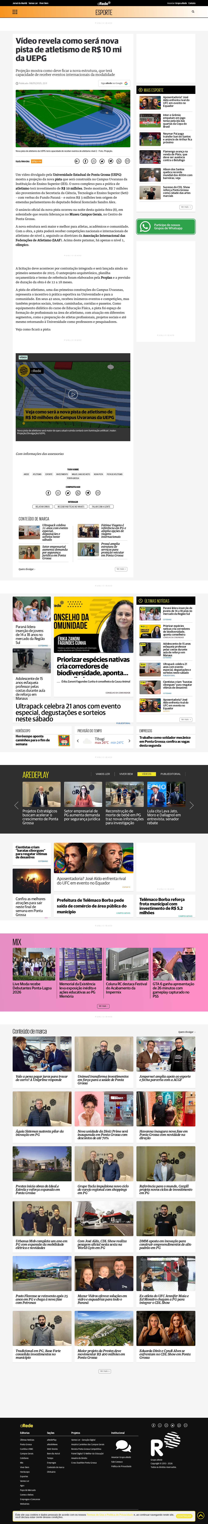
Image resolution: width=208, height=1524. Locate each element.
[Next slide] (129, 740)
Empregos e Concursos (30, 1499)
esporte (48, 474)
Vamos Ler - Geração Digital (83, 1440)
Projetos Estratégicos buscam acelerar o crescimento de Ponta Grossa (40, 817)
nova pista (98, 474)
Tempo (50, 1458)
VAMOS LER (103, 774)
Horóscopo (25, 1472)
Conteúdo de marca (55, 1467)
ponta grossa (73, 478)
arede (26, 474)
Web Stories (52, 1449)
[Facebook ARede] (153, 1425)
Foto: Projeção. (106, 151)
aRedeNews (52, 1445)
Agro (22, 1486)
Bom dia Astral (53, 1454)
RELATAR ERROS (43, 507)
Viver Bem (24, 1467)
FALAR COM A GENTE (101, 507)
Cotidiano (24, 1458)
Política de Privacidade (121, 1466)
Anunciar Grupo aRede (121, 1457)
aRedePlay (51, 1440)
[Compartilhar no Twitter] (102, 161)
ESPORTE (104, 12)
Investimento (62, 474)
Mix (21, 1463)
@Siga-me (36, 161)
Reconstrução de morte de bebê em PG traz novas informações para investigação (125, 817)
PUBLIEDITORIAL (171, 774)
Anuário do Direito (79, 1458)
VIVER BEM (126, 774)
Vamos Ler (24, 1481)
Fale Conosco (117, 1462)
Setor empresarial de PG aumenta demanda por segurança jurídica (82, 815)
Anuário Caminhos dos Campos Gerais (87, 1445)
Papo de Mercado (28, 1490)
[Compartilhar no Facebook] (85, 161)
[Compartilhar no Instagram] (94, 161)
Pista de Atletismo (114, 474)
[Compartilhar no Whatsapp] (119, 161)
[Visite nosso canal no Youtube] (166, 1425)
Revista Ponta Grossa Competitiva (86, 1449)
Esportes (24, 1477)
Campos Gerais (26, 1454)
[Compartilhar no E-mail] (127, 161)
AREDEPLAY (36, 774)
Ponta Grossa (26, 1445)
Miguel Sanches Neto (81, 474)
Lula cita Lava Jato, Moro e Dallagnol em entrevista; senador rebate (164, 817)
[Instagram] (159, 1425)
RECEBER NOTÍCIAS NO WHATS (71, 507)
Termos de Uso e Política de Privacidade (110, 1514)
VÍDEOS (146, 774)
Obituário (51, 1472)
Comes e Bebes (26, 1495)
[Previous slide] (78, 740)
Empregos (51, 1463)
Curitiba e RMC (26, 1449)
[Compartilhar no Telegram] (111, 161)
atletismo (37, 474)
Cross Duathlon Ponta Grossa (84, 1463)
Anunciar (177, 3)
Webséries (24, 1504)
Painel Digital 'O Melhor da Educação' (87, 1454)
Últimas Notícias (27, 1440)
